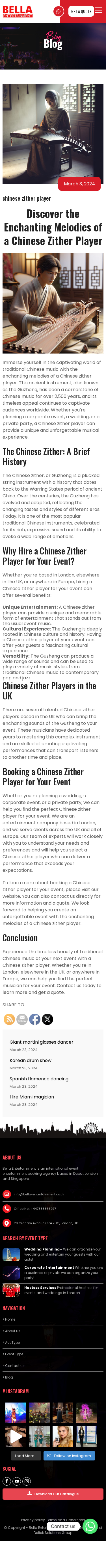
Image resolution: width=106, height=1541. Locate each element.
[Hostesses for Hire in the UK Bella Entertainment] (86, 1436)
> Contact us (14, 1365)
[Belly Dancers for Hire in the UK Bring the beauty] (15, 1436)
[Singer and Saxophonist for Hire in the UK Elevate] (39, 1436)
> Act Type (11, 1342)
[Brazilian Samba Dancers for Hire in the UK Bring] (86, 1413)
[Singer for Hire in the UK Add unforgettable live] (63, 1436)
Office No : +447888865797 (35, 1208)
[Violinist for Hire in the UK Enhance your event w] (63, 1413)
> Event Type (13, 1354)
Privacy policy (33, 1520)
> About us (11, 1330)
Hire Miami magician (32, 1097)
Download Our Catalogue (56, 1494)
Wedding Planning (42, 1249)
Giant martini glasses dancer (41, 1042)
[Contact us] (90, 1526)
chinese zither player (27, 198)
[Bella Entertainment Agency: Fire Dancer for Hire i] (15, 1413)
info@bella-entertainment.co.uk (39, 1194)
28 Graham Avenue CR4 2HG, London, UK (46, 1223)
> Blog (8, 1377)
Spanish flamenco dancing (39, 1079)
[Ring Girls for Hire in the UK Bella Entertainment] (39, 1413)
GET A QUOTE (81, 11)
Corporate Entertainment (49, 1267)
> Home (9, 1319)
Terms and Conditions (65, 1520)
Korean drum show (30, 1060)
